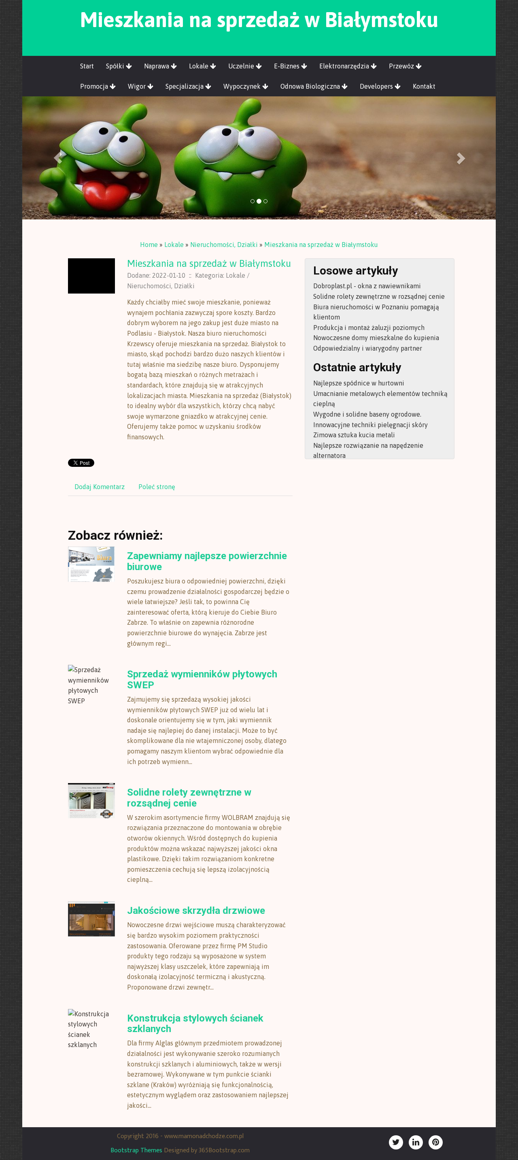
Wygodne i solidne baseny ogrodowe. (367, 414)
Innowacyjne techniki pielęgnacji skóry (370, 424)
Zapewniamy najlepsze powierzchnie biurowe (207, 561)
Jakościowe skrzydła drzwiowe (196, 910)
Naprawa (157, 66)
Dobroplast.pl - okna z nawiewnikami (367, 285)
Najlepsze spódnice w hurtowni (358, 383)
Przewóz (402, 66)
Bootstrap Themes (136, 1150)
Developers (377, 86)
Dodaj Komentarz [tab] (99, 486)
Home (149, 244)
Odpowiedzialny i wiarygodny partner (367, 348)
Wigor (137, 86)
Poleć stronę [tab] (156, 486)
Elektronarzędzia (345, 66)
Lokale (199, 66)
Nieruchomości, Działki (224, 244)
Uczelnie (242, 66)
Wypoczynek (242, 86)
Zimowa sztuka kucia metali (354, 434)
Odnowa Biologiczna (311, 86)
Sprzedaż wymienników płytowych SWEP (202, 679)
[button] (57, 157)
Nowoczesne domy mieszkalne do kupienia (376, 337)
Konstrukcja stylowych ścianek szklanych (195, 1023)
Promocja (95, 86)
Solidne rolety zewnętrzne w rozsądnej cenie (189, 798)
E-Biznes (287, 66)
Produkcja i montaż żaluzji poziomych (369, 327)
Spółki (116, 66)
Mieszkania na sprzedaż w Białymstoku (321, 244)
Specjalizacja (185, 86)
